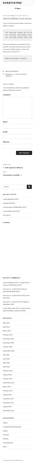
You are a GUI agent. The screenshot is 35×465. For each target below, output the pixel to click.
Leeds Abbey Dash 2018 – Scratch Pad (16, 308)
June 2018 (6, 359)
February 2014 (8, 391)
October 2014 (7, 379)
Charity (5, 423)
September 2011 (8, 411)
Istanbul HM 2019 (9, 203)
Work (5, 447)
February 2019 (8, 335)
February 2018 (8, 371)
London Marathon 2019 (11, 199)
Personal (6, 435)
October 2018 (7, 347)
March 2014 (7, 387)
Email (5, 132)
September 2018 (8, 351)
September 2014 (8, 383)
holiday (5, 431)
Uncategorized (12, 71)
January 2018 (7, 375)
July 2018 (6, 355)
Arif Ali (25, 15)
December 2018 (8, 339)
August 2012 (7, 407)
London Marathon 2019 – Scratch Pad (15, 283)
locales (23, 74)
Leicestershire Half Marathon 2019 (14, 207)
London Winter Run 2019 (11, 211)
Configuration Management (12, 427)
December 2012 (8, 403)
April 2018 (6, 367)
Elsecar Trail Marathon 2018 (12, 285)
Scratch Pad (12, 2)
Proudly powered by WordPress (13, 460)
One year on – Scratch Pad (11, 289)
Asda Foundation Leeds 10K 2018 (14, 311)
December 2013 (8, 399)
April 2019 (6, 327)
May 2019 (6, 323)
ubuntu (9, 76)
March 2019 (7, 331)
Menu (19, 8)
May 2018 (6, 363)
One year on (7, 215)
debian (8, 74)
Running (5, 439)
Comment (7, 95)
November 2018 (8, 343)
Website (6, 142)
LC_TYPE (15, 74)
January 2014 (7, 395)
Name (5, 122)
